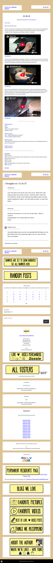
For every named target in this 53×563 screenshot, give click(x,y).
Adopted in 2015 (26, 436)
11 (20, 294)
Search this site (8, 318)
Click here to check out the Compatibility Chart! (37, 479)
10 (13, 294)
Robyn (34, 19)
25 (20, 299)
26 (26, 299)
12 (26, 294)
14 (39, 294)
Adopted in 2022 (26, 425)
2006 (6, 163)
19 (26, 296)
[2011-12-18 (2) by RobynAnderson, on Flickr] (8, 133)
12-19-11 (45, 7)
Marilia (9, 208)
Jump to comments (7, 22)
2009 (6, 157)
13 (32, 294)
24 (13, 299)
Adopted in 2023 (26, 423)
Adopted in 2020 (26, 428)
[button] (2, 561)
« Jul (26, 303)
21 (39, 296)
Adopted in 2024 (26, 421)
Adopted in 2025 (26, 420)
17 (13, 296)
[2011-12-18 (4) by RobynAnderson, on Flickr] (8, 146)
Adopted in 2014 (26, 437)
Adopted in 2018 (26, 431)
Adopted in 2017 (26, 432)
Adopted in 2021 (26, 426)
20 (32, 296)
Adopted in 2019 (26, 429)
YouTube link (8, 56)
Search (46, 321)
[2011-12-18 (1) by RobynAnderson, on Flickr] (8, 124)
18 (20, 296)
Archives (6, 309)
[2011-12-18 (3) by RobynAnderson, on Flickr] (8, 139)
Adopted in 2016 (26, 434)
